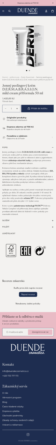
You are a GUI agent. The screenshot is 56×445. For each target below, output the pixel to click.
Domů (5, 77)
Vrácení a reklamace (12, 424)
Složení (5, 220)
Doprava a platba (10, 411)
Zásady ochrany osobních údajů (18, 420)
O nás (5, 393)
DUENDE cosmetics (30, 441)
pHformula (14, 77)
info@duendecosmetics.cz (15, 371)
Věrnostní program (11, 397)
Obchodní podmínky (12, 415)
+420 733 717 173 (10, 375)
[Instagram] (28, 434)
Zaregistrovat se (40, 332)
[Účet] (46, 11)
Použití (5, 227)
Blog (4, 402)
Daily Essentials (27, 77)
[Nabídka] (3, 11)
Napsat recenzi (28, 294)
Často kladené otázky (13, 406)
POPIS (4, 147)
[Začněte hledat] (9, 11)
